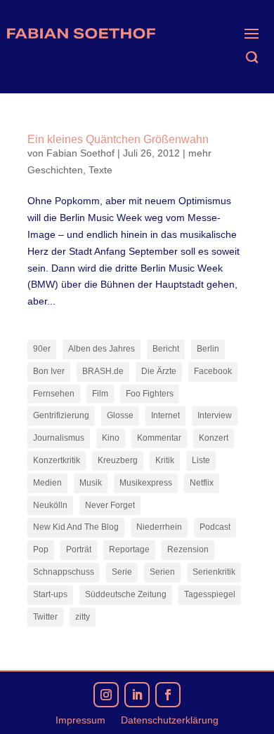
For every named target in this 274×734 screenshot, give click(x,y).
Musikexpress (145, 483)
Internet (165, 415)
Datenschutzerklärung (169, 720)
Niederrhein (159, 527)
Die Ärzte (158, 371)
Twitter (45, 617)
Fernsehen (53, 394)
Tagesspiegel (209, 594)
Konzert (213, 438)
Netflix (202, 483)
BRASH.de (103, 371)
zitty (82, 617)
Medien (47, 483)
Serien (162, 572)
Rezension (188, 549)
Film (100, 394)
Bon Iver (49, 371)
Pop (40, 549)
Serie (122, 572)
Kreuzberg (118, 460)
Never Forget (110, 505)
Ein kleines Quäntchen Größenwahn (118, 139)
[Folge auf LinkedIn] (137, 694)
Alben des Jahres (101, 349)
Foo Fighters (150, 394)
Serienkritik (214, 572)
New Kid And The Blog (76, 527)
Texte (100, 169)
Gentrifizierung (61, 415)
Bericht (165, 349)
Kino (110, 438)
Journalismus (58, 438)
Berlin (208, 349)
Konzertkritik (56, 460)
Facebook (213, 371)
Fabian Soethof (80, 153)
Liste (201, 460)
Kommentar (159, 438)
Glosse (120, 415)
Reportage (129, 549)
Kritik (164, 460)
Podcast (215, 527)
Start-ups (50, 594)
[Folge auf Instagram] (106, 694)
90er (42, 349)
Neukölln (50, 505)
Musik (90, 483)
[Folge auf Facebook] (168, 694)
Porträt (78, 549)
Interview (214, 415)
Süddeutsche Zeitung (126, 594)
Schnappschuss (63, 572)
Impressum (80, 720)
